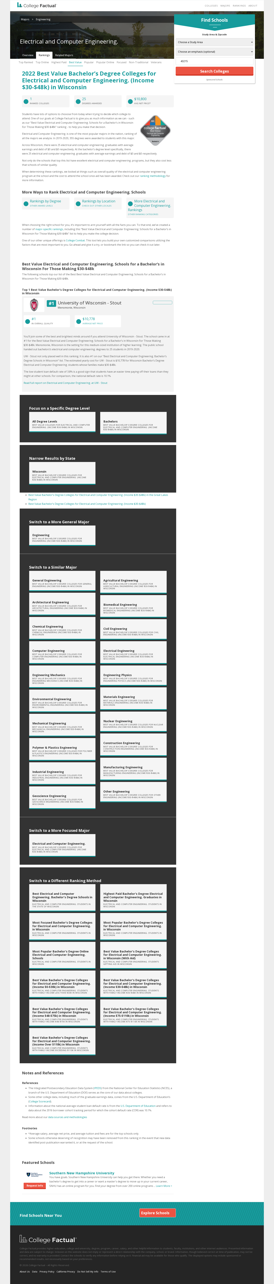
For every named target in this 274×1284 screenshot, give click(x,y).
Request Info (35, 1185)
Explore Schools (155, 1212)
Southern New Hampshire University (81, 1173)
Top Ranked (26, 62)
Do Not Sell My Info (87, 1271)
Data (34, 1271)
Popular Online (105, 62)
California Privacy (66, 1271)
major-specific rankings (49, 229)
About (253, 5)
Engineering (43, 19)
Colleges (211, 5)
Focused (121, 62)
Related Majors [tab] (64, 55)
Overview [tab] (27, 55)
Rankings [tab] (44, 55)
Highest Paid (58, 62)
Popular (89, 62)
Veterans (156, 62)
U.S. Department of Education (138, 1106)
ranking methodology (153, 176)
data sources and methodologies (67, 1117)
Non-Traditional (138, 62)
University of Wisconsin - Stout (89, 303)
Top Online (42, 62)
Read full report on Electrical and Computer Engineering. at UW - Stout (65, 383)
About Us (25, 1271)
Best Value (75, 62)
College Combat (75, 240)
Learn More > (164, 1186)
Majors (225, 5)
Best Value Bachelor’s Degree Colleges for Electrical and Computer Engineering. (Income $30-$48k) (87, 504)
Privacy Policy (46, 1271)
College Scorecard (39, 1101)
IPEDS (97, 1088)
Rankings (239, 5)
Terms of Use (108, 1271)
